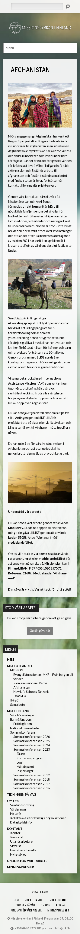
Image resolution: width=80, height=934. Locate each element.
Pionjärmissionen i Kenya (30, 683)
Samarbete (17, 704)
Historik (15, 813)
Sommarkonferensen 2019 (31, 775)
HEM (10, 659)
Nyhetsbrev (18, 854)
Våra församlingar (22, 715)
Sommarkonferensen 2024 (31, 745)
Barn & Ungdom (21, 719)
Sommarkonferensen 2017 (31, 784)
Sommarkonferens (23, 732)
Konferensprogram (30, 758)
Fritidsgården (22, 724)
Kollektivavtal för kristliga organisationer (38, 818)
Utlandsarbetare (21, 841)
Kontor (15, 833)
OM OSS (13, 801)
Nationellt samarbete (24, 728)
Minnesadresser (20, 867)
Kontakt (14, 829)
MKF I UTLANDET (20, 666)
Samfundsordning (22, 805)
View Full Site (40, 891)
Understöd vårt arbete (27, 861)
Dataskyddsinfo (21, 822)
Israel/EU (19, 696)
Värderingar (18, 809)
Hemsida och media (23, 850)
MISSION (16, 670)
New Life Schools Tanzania (31, 691)
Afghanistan (21, 687)
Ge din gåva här (40, 630)
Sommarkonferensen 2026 (31, 736)
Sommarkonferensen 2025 (31, 741)
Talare (21, 753)
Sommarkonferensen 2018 (31, 779)
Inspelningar (25, 771)
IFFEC (14, 700)
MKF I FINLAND (18, 711)
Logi (19, 762)
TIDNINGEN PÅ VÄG (21, 794)
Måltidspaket (25, 766)
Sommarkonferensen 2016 (31, 788)
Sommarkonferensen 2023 (31, 749)
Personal (16, 837)
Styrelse (16, 846)
